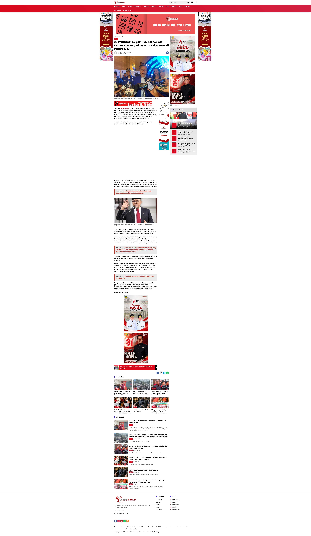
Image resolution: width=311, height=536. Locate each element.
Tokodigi (156, 532)
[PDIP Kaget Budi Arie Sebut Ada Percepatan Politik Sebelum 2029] (123, 384)
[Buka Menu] (196, 2)
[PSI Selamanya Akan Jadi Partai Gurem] (141, 402)
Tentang (116, 527)
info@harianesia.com (123, 513)
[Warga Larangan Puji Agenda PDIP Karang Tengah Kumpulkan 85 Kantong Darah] (160, 402)
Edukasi (158, 502)
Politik (116, 38)
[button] (188, 2)
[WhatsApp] (167, 373)
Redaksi (124, 527)
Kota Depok (175, 504)
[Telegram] (164, 373)
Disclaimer (117, 529)
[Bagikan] (167, 52)
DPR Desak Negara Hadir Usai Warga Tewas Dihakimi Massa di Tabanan (160, 393)
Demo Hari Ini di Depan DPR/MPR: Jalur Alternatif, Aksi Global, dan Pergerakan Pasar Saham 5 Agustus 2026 (141, 393)
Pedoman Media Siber (148, 527)
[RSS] (127, 521)
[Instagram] (118, 521)
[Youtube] (121, 521)
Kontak (125, 529)
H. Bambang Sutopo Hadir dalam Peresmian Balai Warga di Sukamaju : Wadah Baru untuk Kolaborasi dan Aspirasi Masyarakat (186, 131)
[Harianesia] (119, 2)
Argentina (175, 507)
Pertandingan (176, 510)
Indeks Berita (133, 529)
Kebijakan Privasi (181, 527)
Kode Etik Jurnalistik (134, 527)
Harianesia (125, 109)
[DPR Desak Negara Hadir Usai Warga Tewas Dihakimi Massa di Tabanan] (160, 384)
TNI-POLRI (159, 499)
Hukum (158, 507)
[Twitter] (161, 373)
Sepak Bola (175, 502)
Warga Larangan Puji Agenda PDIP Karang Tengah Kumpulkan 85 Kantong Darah (160, 411)
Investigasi (159, 510)
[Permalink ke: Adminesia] (116, 52)
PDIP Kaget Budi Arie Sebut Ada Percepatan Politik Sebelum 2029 (122, 393)
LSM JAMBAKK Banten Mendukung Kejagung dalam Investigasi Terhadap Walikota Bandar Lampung (186, 150)
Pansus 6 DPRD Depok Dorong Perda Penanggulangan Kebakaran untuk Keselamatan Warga (186, 144)
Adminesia (120, 52)
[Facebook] (157, 373)
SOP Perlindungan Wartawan (165, 527)
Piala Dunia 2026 (176, 499)
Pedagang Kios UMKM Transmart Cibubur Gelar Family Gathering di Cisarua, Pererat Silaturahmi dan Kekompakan (186, 138)
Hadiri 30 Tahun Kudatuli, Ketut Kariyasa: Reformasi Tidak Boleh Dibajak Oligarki (122, 411)
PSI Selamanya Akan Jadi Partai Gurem (140, 410)
